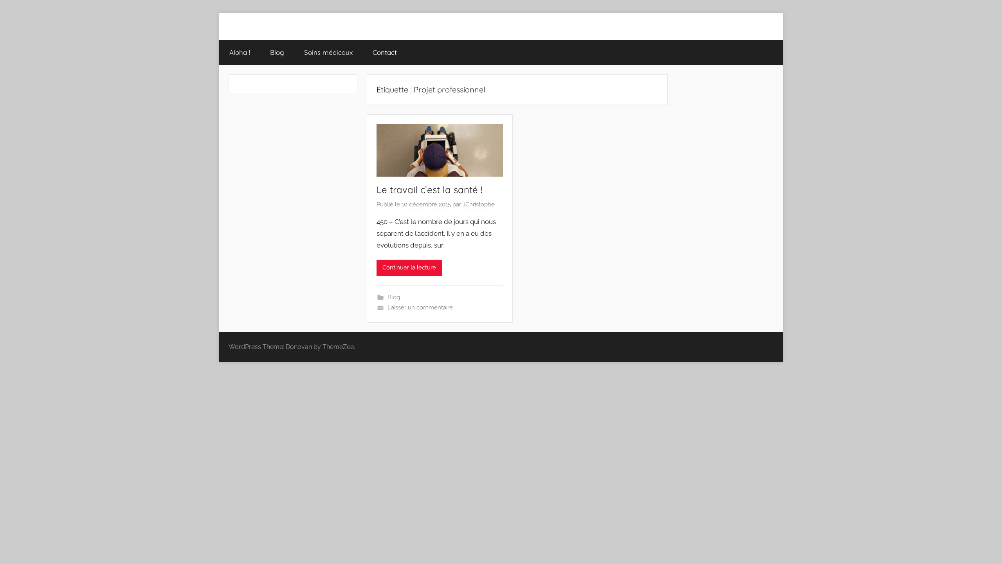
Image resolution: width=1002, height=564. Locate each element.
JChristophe (479, 204)
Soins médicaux (328, 52)
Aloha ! (239, 52)
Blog (277, 52)
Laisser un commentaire (420, 307)
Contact (385, 52)
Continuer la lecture (409, 267)
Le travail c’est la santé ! (429, 189)
